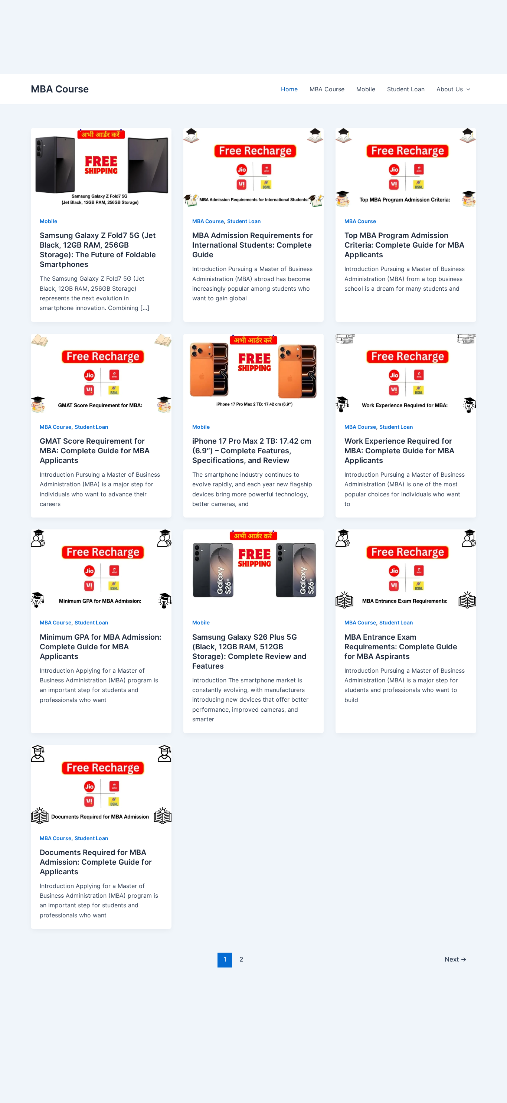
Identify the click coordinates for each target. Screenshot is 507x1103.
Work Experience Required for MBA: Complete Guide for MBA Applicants (399, 451)
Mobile (365, 89)
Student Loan (406, 89)
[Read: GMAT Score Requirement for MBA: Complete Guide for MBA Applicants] (101, 372)
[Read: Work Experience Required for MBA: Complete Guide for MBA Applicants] (406, 372)
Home (289, 89)
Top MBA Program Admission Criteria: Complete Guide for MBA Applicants (404, 245)
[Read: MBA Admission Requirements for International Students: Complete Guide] (253, 167)
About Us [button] (449, 89)
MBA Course (60, 89)
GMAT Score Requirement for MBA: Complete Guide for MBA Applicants (95, 451)
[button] (466, 89)
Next (456, 959)
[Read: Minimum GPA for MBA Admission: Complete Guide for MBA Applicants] (101, 568)
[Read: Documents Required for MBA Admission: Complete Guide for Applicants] (101, 783)
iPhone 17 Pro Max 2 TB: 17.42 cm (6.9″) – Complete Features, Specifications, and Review (251, 451)
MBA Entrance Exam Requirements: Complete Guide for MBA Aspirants (400, 647)
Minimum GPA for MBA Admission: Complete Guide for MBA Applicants (100, 647)
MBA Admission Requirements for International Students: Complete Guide (252, 245)
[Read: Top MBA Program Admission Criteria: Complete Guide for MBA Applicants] (406, 167)
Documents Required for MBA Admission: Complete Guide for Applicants (96, 862)
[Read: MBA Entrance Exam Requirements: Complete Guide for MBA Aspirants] (406, 568)
